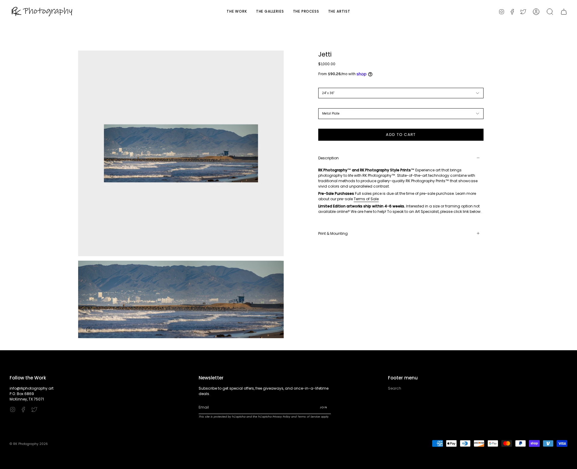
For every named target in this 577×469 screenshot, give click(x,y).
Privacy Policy (281, 416)
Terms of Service (309, 416)
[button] (550, 11)
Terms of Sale (366, 198)
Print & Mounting (333, 233)
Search (394, 388)
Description (328, 157)
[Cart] (564, 11)
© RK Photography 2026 (29, 444)
